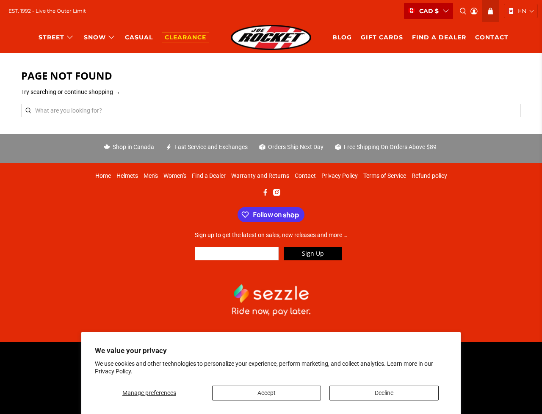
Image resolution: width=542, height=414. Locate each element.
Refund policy (429, 175)
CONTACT (492, 37)
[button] (521, 11)
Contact (305, 175)
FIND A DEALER (439, 37)
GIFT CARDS (382, 37)
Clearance (185, 37)
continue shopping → (92, 91)
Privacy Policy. (114, 371)
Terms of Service (384, 175)
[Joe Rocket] (271, 37)
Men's (151, 175)
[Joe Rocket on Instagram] (276, 193)
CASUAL (139, 37)
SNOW (95, 37)
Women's (174, 175)
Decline (384, 392)
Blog (342, 37)
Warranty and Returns (260, 175)
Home (103, 175)
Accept (266, 392)
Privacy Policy (339, 175)
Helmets (127, 175)
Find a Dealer (209, 175)
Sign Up (313, 253)
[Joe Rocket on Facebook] (265, 193)
